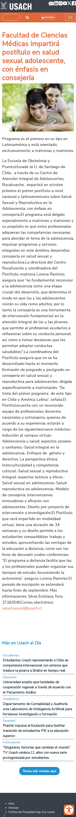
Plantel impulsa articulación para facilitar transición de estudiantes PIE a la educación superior (36, 730)
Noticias (13, 808)
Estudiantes (11, 655)
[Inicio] (16, 6)
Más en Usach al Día (21, 643)
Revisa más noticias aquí (39, 771)
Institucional (11, 742)
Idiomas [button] (49, 17)
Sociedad (9, 720)
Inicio (11, 803)
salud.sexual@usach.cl (22, 608)
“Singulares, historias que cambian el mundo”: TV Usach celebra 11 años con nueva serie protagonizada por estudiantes (37, 752)
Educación (10, 677)
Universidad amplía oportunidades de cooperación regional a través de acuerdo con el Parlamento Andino (37, 687)
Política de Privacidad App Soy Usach (31, 812)
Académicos (11, 699)
